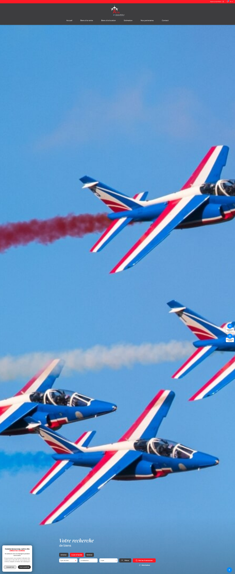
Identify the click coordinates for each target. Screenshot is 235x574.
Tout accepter (24, 567)
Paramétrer (10, 567)
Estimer (89, 555)
